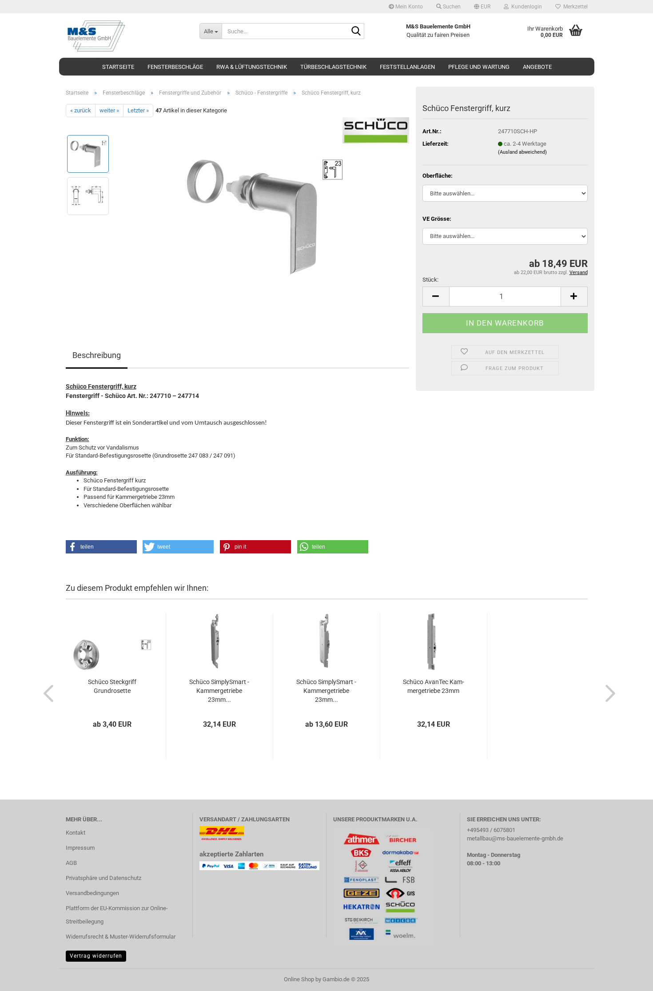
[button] (482, 6)
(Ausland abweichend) (522, 152)
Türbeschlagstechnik (333, 67)
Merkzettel (574, 7)
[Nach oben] (628, 977)
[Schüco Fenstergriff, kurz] (263, 217)
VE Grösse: (436, 218)
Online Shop (299, 979)
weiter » (109, 110)
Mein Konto (408, 7)
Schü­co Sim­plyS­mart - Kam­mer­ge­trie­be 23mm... (219, 690)
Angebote (537, 67)
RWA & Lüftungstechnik (251, 67)
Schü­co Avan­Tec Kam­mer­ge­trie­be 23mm (433, 686)
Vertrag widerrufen (96, 956)
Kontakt (75, 832)
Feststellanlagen (407, 67)
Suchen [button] (451, 7)
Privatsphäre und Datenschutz (103, 878)
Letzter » (138, 110)
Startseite (118, 67)
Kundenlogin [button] (525, 7)
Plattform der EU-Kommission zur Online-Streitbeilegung (117, 915)
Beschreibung (96, 355)
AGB (71, 863)
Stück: (430, 279)
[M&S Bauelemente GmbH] (126, 35)
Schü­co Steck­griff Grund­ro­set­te (112, 686)
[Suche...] (355, 32)
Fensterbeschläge (175, 67)
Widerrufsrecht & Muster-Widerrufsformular (120, 936)
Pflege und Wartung (479, 67)
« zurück (80, 110)
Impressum (80, 847)
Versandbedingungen (92, 893)
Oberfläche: (437, 175)
